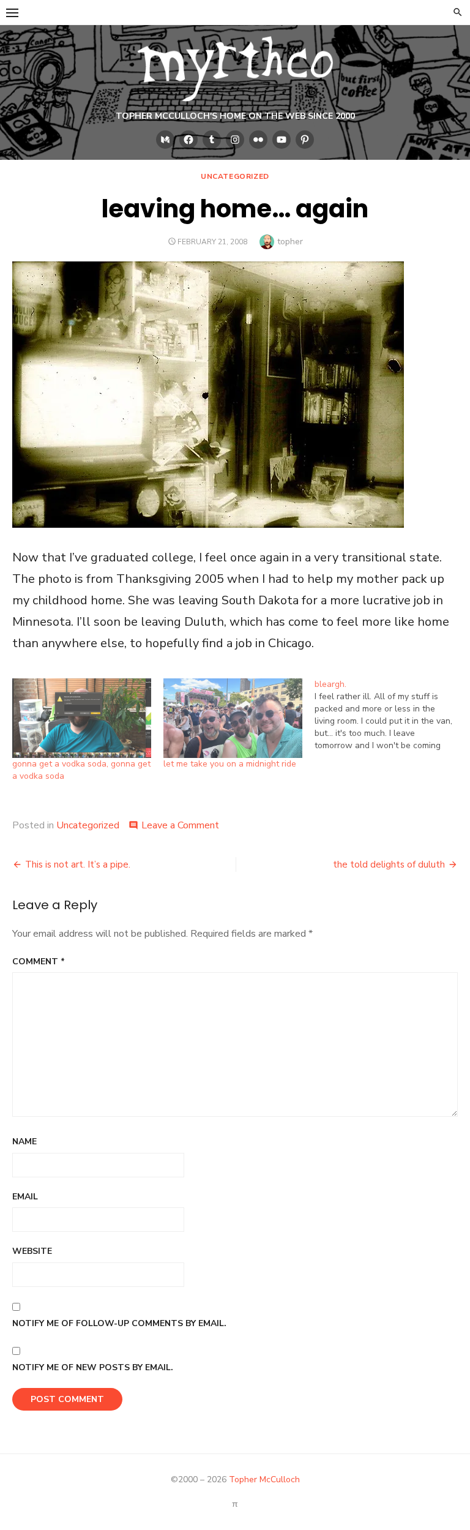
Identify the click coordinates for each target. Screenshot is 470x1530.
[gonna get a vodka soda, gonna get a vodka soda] (81, 718)
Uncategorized (235, 176)
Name (24, 1141)
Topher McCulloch (264, 1479)
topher (290, 241)
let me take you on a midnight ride (229, 764)
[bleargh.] (390, 715)
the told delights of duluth (389, 864)
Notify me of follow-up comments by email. (119, 1323)
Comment (38, 961)
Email (25, 1196)
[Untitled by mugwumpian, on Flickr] (208, 524)
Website (32, 1251)
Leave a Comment (180, 825)
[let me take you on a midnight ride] (232, 718)
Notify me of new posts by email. (92, 1367)
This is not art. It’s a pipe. (77, 864)
